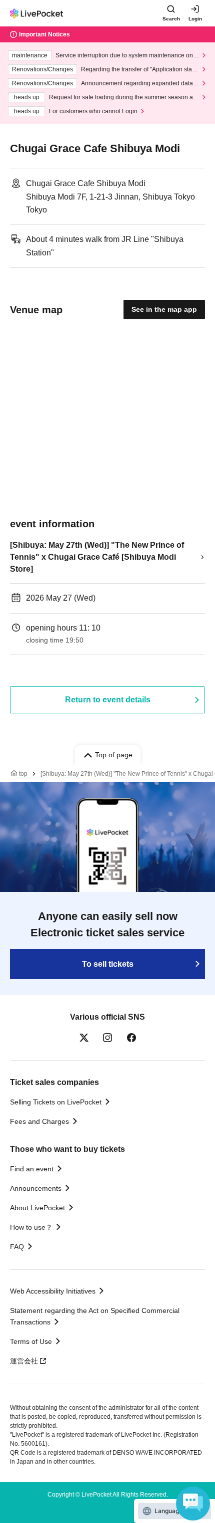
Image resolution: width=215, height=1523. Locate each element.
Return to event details (107, 699)
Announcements (36, 1188)
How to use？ (31, 1227)
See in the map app (164, 309)
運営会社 (24, 1361)
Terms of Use (31, 1341)
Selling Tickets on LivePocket (56, 1102)
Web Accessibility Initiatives (53, 1291)
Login (195, 18)
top (23, 773)
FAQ (17, 1247)
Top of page (113, 755)
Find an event (32, 1169)
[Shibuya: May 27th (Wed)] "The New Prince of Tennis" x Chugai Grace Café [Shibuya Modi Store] (97, 557)
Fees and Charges (39, 1121)
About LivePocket (37, 1208)
